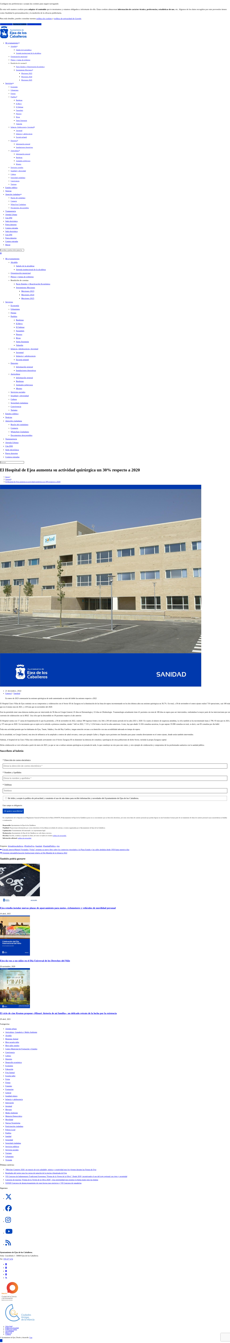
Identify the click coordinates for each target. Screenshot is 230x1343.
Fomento (8, 1086)
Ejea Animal (10, 1073)
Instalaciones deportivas (26, 370)
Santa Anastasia (22, 342)
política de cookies (44, 18)
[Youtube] (9, 1231)
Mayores (8, 1110)
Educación (9, 1069)
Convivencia (16, 406)
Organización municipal (21, 273)
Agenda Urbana (12, 442)
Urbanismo (15, 309)
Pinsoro (19, 334)
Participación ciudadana (14, 1126)
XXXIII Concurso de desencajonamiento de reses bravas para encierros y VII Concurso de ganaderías (43, 1183)
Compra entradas (12, 457)
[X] (8, 1196)
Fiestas (13, 313)
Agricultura (15, 374)
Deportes (14, 363)
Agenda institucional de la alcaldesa (31, 269)
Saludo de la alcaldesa (25, 266)
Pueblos (14, 316)
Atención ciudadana (13, 421)
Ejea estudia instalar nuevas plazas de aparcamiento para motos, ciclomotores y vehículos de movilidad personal (58, 908)
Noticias (8, 417)
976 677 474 (8, 1259)
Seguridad (9, 1140)
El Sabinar (20, 327)
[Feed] (6, 1278)
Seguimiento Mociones (25, 287)
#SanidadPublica (49, 846)
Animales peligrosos (24, 385)
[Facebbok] (6, 1268)
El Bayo (19, 324)
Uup (30, 1337)
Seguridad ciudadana (19, 403)
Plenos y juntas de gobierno (22, 277)
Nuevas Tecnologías (12, 1123)
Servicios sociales (18, 392)
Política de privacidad (12, 1328)
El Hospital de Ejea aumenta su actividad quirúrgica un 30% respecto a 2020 (32, 482)
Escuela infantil (22, 360)
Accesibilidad (9, 1331)
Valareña (19, 345)
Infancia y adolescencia (26, 356)
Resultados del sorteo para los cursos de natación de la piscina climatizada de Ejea (36, 1173)
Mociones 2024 (27, 295)
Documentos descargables (21, 435)
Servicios (9, 302)
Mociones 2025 (27, 298)
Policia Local (10, 1130)
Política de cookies (11, 1329)
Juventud (20, 352)
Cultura (14, 399)
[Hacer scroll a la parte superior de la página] (1, 1340)
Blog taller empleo (12, 1046)
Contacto (14, 428)
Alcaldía (14, 262)
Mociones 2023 (27, 291)
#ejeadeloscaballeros (15, 846)
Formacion (9, 1089)
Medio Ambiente (11, 1113)
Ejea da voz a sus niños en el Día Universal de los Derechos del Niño (35, 960)
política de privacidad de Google (67, 18)
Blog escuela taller (12, 1042)
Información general (24, 367)
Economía (15, 306)
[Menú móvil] (1, 253)
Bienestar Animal (11, 1039)
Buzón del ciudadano (19, 424)
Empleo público (12, 414)
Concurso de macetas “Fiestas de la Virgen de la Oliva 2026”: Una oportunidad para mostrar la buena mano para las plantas (51, 1180)
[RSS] (8, 1242)
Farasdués (20, 331)
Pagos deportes (11, 453)
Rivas (18, 338)
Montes (19, 388)
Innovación (9, 1103)
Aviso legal (8, 1326)
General (8, 693)
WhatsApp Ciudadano (20, 432)
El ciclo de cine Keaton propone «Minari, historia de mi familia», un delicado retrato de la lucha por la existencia (58, 1013)
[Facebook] (8, 1208)
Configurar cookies (34, 24)
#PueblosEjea (29, 846)
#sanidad (38, 846)
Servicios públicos (12, 1147)
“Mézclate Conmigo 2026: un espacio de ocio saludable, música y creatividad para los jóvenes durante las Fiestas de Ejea (50, 1170)
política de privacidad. (59, 835)
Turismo (14, 410)
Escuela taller (10, 1076)
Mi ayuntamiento (12, 259)
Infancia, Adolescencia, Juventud (24, 349)
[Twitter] (6, 1264)
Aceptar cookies (6, 24)
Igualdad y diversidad (20, 396)
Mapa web (8, 1333)
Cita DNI (9, 446)
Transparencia (11, 439)
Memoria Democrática (13, 1116)
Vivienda (8, 1160)
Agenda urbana (11, 1029)
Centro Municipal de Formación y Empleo (21, 1049)
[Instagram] (8, 1220)
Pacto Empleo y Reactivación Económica (33, 284)
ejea (58, 846)
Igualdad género (11, 1096)
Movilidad (9, 1120)
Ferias (7, 1079)
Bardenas (20, 320)
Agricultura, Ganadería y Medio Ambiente (21, 1032)
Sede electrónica (12, 450)
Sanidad (17, 693)
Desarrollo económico (13, 1062)
